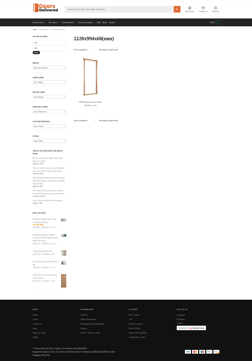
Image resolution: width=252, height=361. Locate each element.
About (35, 319)
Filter (36, 53)
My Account (189, 11)
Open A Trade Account (90, 333)
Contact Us (203, 11)
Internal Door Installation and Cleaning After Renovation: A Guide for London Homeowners (49, 181)
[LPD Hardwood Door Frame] (90, 77)
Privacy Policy (135, 328)
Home (35, 30)
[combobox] (49, 67)
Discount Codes (39, 333)
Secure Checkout (136, 324)
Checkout (215, 11)
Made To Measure (88, 319)
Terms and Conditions (138, 333)
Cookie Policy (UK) (137, 337)
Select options (90, 111)
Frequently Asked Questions (92, 324)
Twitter (180, 323)
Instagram (181, 319)
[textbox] (49, 68)
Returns (84, 328)
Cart (130, 319)
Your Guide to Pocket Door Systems (47, 200)
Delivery (84, 315)
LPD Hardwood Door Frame (90, 102)
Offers (35, 337)
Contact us (37, 324)
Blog (35, 328)
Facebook (181, 315)
